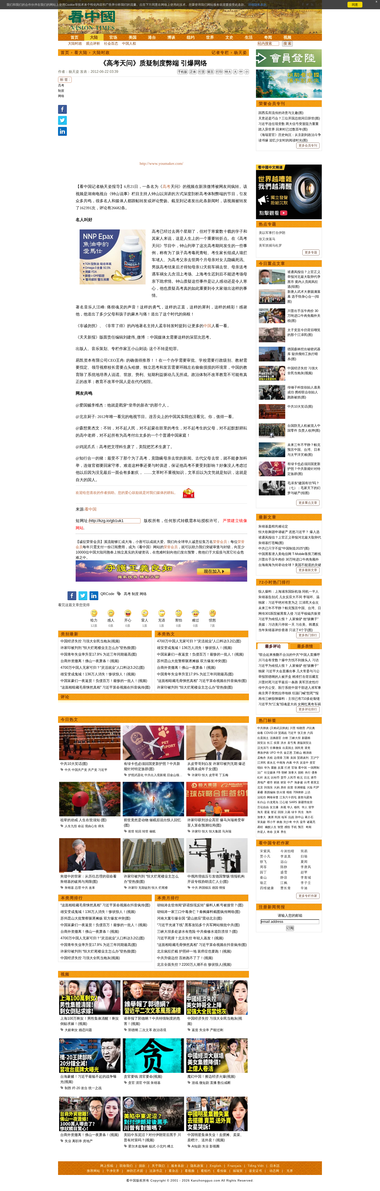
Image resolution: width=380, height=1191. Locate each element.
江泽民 (261, 762)
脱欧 (301, 772)
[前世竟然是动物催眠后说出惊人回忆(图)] (153, 784)
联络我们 (126, 1165)
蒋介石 (309, 817)
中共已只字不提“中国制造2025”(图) (283, 548)
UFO (273, 752)
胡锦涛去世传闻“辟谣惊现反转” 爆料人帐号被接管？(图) (200, 905)
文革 (277, 832)
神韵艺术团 (135, 1171)
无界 (290, 1171)
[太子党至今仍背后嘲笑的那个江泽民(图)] (272, 330)
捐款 (142, 1165)
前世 (131, 831)
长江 (270, 742)
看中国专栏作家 (274, 843)
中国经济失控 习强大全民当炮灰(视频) (90, 641)
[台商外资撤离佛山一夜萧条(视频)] (90, 1099)
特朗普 (301, 728)
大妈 (277, 787)
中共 (68, 769)
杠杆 (260, 777)
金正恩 (288, 752)
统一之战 (95, 1088)
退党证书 (255, 1171)
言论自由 (263, 807)
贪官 (131, 1083)
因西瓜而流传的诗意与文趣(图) (280, 113)
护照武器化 (136, 775)
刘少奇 (287, 822)
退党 (307, 747)
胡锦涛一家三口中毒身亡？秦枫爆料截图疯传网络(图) (198, 912)
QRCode (107, 594)
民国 (277, 817)
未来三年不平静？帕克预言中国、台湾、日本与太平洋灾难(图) (303, 449)
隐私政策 (197, 1165)
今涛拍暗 (287, 851)
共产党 (92, 769)
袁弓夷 (291, 742)
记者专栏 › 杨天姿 (229, 52)
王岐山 (297, 752)
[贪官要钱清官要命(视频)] (153, 1041)
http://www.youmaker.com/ (161, 163)
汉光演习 (263, 747)
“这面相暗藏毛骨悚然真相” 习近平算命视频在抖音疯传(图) (105, 687)
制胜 (68, 1088)
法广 (260, 772)
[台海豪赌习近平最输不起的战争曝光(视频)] (90, 1041)
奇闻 (268, 37)
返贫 (195, 1030)
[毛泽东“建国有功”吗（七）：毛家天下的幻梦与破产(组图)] (272, 483)
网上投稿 (106, 1165)
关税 (270, 757)
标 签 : (65, 79)
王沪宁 (315, 757)
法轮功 (261, 797)
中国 (207, 326)
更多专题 (311, 252)
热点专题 (267, 224)
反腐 (280, 767)
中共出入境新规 (155, 775)
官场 (113, 37)
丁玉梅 (223, 775)
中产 (290, 782)
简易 (304, 851)
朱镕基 (69, 887)
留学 (311, 807)
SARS (293, 802)
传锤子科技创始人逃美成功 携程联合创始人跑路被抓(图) (303, 392)
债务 (314, 772)
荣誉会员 (220, 542)
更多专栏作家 (308, 896)
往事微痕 (275, 747)
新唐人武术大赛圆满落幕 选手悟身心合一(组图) (303, 296)
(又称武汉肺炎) (279, 728)
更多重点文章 (308, 502)
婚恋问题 (85, 1030)
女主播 (274, 807)
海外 (309, 812)
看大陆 (81, 52)
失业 (68, 1141)
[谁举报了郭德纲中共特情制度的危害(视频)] (153, 983)
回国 (280, 812)
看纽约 (206, 1171)
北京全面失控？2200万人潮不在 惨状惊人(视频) (194, 964)
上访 (307, 792)
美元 (267, 777)
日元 (307, 777)
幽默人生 (270, 827)
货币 (283, 777)
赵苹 (304, 872)
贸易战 (282, 733)
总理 (78, 887)
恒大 (205, 775)
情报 (222, 887)
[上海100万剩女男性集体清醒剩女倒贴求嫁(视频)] (90, 983)
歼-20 (76, 1088)
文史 (229, 37)
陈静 (283, 867)
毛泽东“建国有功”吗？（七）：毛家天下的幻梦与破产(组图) (303, 488)
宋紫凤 (265, 851)
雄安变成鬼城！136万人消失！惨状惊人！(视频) (97, 674)
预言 (301, 827)
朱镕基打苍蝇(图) (271, 543)
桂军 (284, 817)
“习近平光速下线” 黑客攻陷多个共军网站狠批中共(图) (198, 925)
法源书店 (156, 1171)
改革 (92, 887)
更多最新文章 (308, 570)
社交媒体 (270, 772)
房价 (283, 787)
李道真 (285, 856)
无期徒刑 (144, 887)
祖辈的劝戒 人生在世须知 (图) (83, 820)
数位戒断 (224, 1083)
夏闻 (304, 861)
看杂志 (174, 1171)
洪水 (283, 742)
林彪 (279, 822)
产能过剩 (216, 1030)
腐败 (274, 767)
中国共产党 (79, 769)
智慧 (280, 827)
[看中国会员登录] (289, 58)
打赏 (202, 71)
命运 (81, 826)
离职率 (77, 1141)
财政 (277, 782)
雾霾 (260, 792)
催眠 (152, 831)
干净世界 (112, 1171)
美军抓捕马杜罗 (270, 245)
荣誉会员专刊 (272, 103)
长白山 (261, 802)
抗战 (291, 817)
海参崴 (298, 782)
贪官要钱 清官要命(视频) (143, 1076)
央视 (283, 807)
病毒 (260, 733)
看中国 (94, 20)
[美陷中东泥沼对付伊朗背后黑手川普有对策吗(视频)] (153, 1099)
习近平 (102, 769)
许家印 (196, 775)
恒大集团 (215, 831)
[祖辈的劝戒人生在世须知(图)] (90, 784)
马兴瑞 (226, 831)
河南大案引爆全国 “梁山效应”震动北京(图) (189, 918)
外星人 (261, 832)
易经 (260, 827)
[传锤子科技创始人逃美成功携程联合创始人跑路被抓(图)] (272, 387)
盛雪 (283, 872)
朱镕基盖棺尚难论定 (273, 526)
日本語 (275, 1165)
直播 (213, 1083)
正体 (193, 71)
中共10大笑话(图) (74, 764)
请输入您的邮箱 (290, 915)
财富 (283, 782)
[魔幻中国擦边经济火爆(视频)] (217, 1041)
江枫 (283, 883)
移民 (297, 807)
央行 (308, 772)
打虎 (287, 767)
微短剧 (204, 1083)
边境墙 (278, 757)
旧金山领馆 (174, 775)
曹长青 (285, 888)
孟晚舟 (261, 757)
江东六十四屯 (288, 797)
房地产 (88, 1141)
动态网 (274, 1171)
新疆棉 (306, 738)
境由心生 (91, 826)
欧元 (300, 777)
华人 (290, 807)
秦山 (263, 877)
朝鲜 (284, 772)
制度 (61, 90)
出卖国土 (263, 738)
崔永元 (271, 762)
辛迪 (304, 888)
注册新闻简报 (272, 907)
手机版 (182, 71)
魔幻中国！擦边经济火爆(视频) (211, 1076)
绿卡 (294, 812)
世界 (210, 37)
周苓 (263, 867)
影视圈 (214, 1146)
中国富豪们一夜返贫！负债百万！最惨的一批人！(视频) (103, 681)
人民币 (291, 777)
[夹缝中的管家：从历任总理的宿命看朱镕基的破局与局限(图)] (90, 841)
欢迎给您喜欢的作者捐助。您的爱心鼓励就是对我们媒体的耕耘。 (127, 493)
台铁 (285, 738)
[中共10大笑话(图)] (90, 728)
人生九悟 (71, 826)
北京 (260, 787)
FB (278, 772)
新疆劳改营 (305, 802)
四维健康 (267, 888)
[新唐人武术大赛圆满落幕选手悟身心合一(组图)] (272, 291)
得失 (101, 826)
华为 (267, 767)
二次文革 (145, 1030)
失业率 (204, 1030)
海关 (260, 812)
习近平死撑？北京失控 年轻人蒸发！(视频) (190, 938)
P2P (316, 787)
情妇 (260, 767)
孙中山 (299, 817)
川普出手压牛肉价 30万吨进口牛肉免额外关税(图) (303, 315)
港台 (152, 37)
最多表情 (305, 646)
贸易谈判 (303, 757)
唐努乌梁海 (305, 797)
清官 (139, 1083)
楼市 (270, 782)
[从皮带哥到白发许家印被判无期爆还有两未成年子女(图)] (217, 728)
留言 (210, 71)
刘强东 (268, 787)
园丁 (263, 872)
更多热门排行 (308, 635)
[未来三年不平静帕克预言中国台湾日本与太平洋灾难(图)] (272, 445)
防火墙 (281, 792)
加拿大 (292, 772)
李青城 (306, 877)
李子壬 (306, 883)
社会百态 (111, 43)
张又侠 (302, 733)
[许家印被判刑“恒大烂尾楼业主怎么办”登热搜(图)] (153, 841)
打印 (219, 71)
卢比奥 (310, 728)
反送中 (304, 762)
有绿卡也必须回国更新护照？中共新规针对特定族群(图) (303, 469)
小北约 (161, 1146)
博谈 (171, 37)
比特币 (275, 777)
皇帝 (303, 822)
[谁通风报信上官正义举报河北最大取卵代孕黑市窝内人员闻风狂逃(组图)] (272, 272)
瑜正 (263, 883)
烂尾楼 (163, 887)
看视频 (190, 1171)
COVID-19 (270, 733)
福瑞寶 (238, 1171)
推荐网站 (93, 1171)
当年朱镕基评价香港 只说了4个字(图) (285, 630)
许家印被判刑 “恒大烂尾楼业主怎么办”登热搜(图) (98, 648)
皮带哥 (213, 775)
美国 (133, 37)
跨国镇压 (205, 887)
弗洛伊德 (263, 752)
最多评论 (273, 646)
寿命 (270, 832)
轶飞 (263, 861)
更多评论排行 (308, 709)
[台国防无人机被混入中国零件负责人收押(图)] (272, 425)
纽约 (191, 37)
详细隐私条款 (257, 4)
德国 (215, 887)
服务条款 (177, 1165)
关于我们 (158, 1165)
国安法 (261, 742)
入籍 (287, 812)
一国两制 (313, 767)
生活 (249, 37)
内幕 (289, 762)
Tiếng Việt (256, 1165)
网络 (61, 96)
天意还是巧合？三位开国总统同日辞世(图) (289, 118)
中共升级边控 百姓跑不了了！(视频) (185, 958)
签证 (274, 812)
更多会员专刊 (308, 145)
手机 (294, 827)
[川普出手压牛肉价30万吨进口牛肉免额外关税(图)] (272, 311)
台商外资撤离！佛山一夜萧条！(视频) (89, 661)
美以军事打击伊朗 (272, 233)
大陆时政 (75, 43)
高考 (61, 85)
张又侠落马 (267, 239)
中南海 (281, 762)
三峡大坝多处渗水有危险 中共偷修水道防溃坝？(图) (197, 931)
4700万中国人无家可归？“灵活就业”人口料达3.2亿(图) (102, 667)
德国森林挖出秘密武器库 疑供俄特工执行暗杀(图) (303, 354)
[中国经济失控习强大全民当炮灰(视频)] (217, 983)
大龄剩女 (71, 1030)
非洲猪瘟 (300, 787)
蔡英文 (315, 782)
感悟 (287, 827)
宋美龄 (261, 822)
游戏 (195, 1083)
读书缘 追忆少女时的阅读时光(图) (283, 140)
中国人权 (129, 43)
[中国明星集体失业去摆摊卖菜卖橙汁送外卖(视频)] (217, 1099)
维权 (289, 792)
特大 (228, 71)
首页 (75, 37)
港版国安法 (304, 742)
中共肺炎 (263, 728)
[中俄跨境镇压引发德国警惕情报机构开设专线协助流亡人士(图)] (217, 841)
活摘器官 (275, 738)
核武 (152, 1146)
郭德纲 (133, 1030)
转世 (145, 831)
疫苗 (277, 742)
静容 (283, 877)
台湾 (307, 782)
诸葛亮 (311, 822)
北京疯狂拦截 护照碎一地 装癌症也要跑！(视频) (194, 951)
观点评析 (93, 43)
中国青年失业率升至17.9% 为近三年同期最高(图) (98, 654)
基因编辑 (270, 792)
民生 (301, 812)
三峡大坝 (295, 738)
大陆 (94, 37)
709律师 (298, 792)
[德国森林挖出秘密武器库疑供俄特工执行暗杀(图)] (272, 349)
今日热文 (69, 719)
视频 (287, 37)
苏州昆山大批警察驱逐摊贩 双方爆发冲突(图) (192, 661)
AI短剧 (196, 1146)
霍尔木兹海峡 (138, 1146)
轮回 (138, 831)
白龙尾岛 (272, 802)
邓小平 (271, 822)
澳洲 (271, 817)
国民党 (299, 747)
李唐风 (306, 867)
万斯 (286, 757)
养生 (283, 832)
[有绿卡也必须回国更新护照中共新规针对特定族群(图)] (153, 728)
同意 (355, 4)
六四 (310, 733)
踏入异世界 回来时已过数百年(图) (283, 129)
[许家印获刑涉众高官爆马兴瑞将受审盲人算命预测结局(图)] (217, 784)
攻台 (84, 1088)
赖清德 (307, 752)
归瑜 (304, 856)
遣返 (267, 812)
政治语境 (159, 1030)
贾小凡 (265, 856)
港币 (313, 777)
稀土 (170, 1146)
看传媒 (222, 1171)
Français (234, 1165)
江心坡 (284, 802)
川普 (293, 728)
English (215, 1165)
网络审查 (272, 797)
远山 (283, 861)
